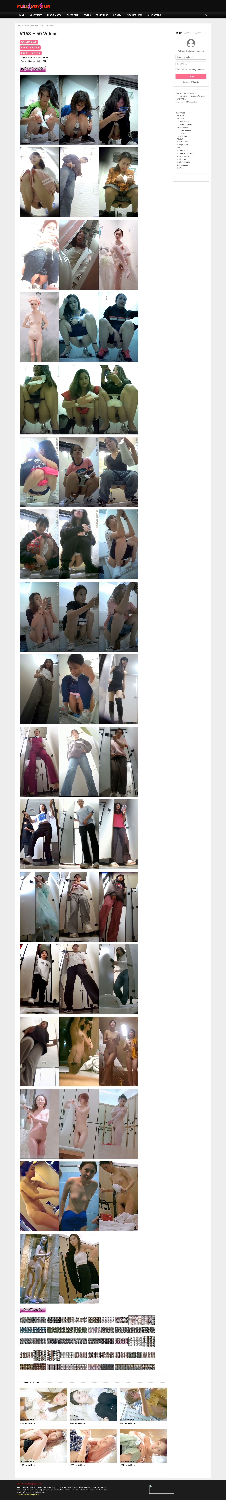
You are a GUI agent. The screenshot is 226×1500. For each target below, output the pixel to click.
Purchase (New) (134, 15)
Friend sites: (21, 1487)
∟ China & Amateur (185, 130)
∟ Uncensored (182, 150)
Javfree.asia (41, 1487)
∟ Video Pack (182, 142)
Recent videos (54, 15)
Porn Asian (31, 1487)
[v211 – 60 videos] (93, 1404)
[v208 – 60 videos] (93, 1445)
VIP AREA (117, 15)
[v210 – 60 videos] (143, 1404)
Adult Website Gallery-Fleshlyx (79, 1487)
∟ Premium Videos (185, 124)
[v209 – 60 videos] (43, 1445)
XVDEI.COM (96, 1487)
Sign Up (196, 82)
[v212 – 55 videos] (43, 1404)
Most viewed (36, 15)
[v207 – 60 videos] (143, 1445)
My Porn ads (55, 1490)
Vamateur (84, 1490)
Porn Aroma (75, 1490)
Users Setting (154, 15)
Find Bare (37, 1490)
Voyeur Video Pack (27, 1420)
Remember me (184, 69)
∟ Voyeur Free (182, 145)
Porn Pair (45, 1490)
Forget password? (199, 70)
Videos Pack (72, 15)
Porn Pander (65, 1490)
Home (21, 15)
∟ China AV (181, 159)
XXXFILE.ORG (61, 1487)
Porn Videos (102, 15)
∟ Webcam (182, 136)
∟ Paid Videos (183, 122)
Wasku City (51, 1487)
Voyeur (87, 15)
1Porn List (29, 1490)
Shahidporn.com (39, 1492)
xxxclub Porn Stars (96, 1490)
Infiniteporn (27, 1492)
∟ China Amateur (183, 162)
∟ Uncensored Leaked (185, 153)
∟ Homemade (183, 133)
